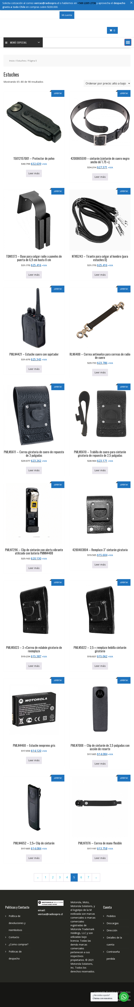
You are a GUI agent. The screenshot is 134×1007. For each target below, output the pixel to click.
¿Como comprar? (18, 944)
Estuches (21, 60)
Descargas (113, 923)
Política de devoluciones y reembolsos (17, 923)
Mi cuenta (67, 15)
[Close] (131, 2)
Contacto (14, 937)
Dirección (112, 930)
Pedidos (111, 916)
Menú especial (18, 42)
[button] (127, 42)
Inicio (12, 60)
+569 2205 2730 (86, 3)
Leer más (33, 173)
